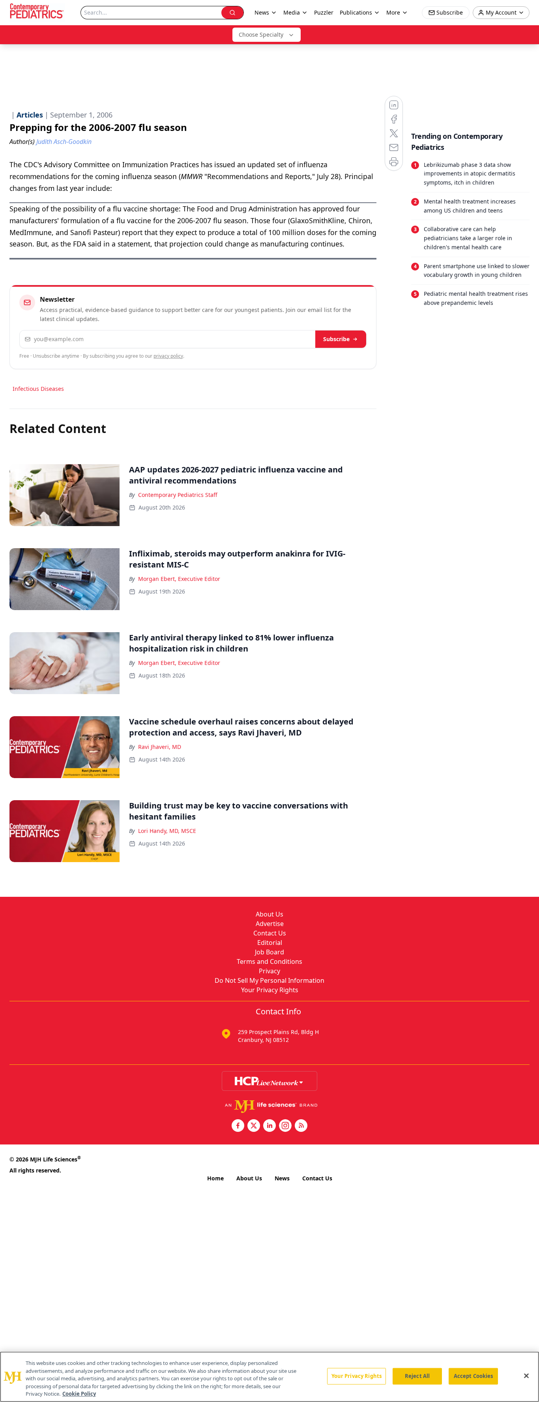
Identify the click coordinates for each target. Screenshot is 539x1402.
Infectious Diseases (38, 388)
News (282, 1178)
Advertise (270, 923)
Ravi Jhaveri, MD (159, 746)
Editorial (269, 942)
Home (215, 1178)
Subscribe (336, 339)
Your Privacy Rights (269, 990)
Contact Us (269, 933)
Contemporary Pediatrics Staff (177, 494)
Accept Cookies (473, 1376)
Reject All (417, 1376)
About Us (269, 914)
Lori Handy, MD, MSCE (167, 830)
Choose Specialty (261, 34)
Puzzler (323, 12)
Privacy (269, 971)
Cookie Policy (79, 1393)
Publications (356, 12)
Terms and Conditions (269, 961)
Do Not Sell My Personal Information (269, 980)
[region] (269, 1377)
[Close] (526, 1376)
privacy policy (168, 356)
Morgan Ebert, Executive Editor (179, 578)
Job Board (269, 952)
